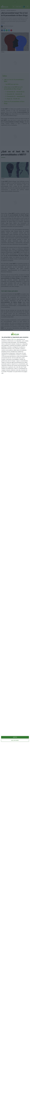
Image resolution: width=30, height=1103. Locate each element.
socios (15, 339)
